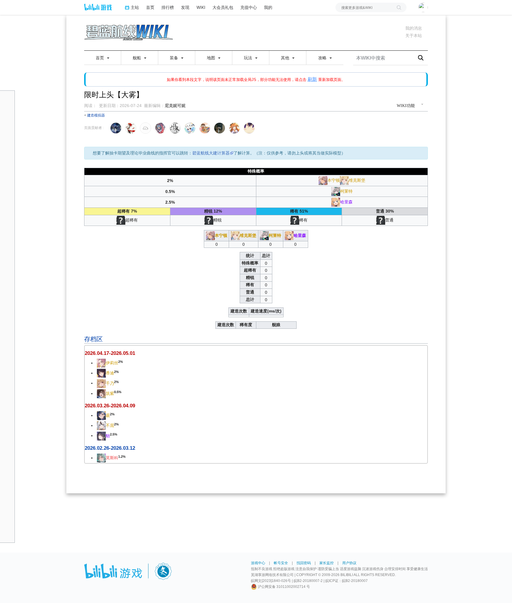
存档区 (93, 339)
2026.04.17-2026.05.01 (110, 353)
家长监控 (326, 563)
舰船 (137, 57)
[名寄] (101, 435)
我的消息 (413, 28)
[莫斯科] (101, 457)
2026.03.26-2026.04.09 (110, 406)
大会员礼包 (222, 7)
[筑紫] (101, 393)
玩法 (248, 57)
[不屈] (101, 425)
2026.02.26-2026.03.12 (110, 448)
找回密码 (304, 563)
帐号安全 (281, 563)
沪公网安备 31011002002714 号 (283, 587)
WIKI (200, 7)
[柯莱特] (335, 191)
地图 (211, 57)
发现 (185, 7)
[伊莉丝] (101, 362)
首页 (150, 7)
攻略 (323, 57)
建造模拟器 (96, 115)
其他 (285, 57)
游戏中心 (258, 563)
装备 (174, 57)
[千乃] (101, 383)
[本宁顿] (323, 180)
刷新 (312, 79)
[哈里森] (335, 202)
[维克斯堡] (344, 180)
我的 (268, 7)
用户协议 (349, 563)
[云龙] (101, 415)
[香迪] (101, 373)
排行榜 (167, 7)
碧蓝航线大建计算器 (211, 153)
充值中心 (248, 7)
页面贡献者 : (94, 128)
